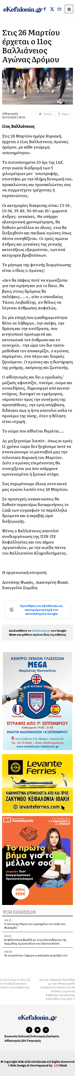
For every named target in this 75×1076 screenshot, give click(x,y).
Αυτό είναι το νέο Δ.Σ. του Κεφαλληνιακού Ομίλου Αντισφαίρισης (15, 983)
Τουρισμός (33, 1040)
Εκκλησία (52, 1036)
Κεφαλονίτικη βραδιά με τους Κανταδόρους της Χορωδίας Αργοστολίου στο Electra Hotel (35, 941)
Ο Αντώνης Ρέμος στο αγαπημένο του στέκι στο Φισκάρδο (35, 926)
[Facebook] (45, 9)
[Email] (59, 9)
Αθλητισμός (12, 1040)
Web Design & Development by (38, 1065)
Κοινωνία (11, 1036)
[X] (52, 9)
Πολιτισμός (38, 1036)
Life (23, 1040)
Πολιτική (24, 1036)
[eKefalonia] (23, 9)
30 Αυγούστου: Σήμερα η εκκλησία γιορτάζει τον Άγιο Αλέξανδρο (36, 957)
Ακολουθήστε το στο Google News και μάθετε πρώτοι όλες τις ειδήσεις (37, 632)
